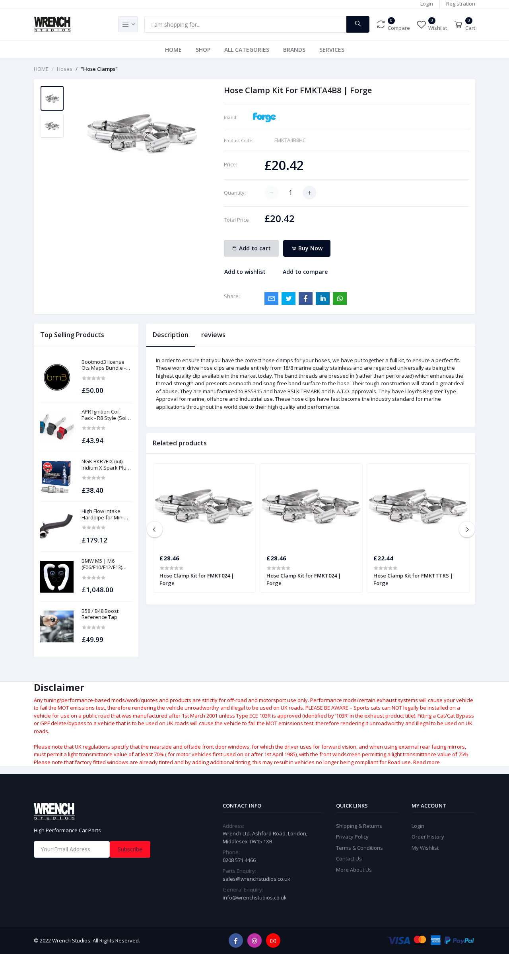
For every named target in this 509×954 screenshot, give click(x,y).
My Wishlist (425, 847)
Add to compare (305, 271)
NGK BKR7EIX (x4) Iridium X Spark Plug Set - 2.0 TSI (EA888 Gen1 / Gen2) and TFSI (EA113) (105, 464)
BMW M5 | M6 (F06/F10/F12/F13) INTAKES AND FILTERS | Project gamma (102, 564)
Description (170, 334)
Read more (426, 762)
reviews (213, 334)
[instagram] (254, 940)
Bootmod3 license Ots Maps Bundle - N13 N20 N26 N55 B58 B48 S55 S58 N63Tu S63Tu (107, 365)
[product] (57, 377)
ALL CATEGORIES (246, 49)
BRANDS (294, 49)
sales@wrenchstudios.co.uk (256, 878)
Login (426, 3)
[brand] (264, 116)
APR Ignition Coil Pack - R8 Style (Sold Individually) (106, 415)
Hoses (64, 68)
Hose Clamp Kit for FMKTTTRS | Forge (413, 579)
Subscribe (130, 849)
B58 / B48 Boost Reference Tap (100, 614)
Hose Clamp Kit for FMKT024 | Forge (196, 579)
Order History (428, 836)
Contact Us (349, 858)
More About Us (354, 869)
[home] (103, 811)
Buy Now (309, 248)
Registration (460, 3)
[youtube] (273, 940)
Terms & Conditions (359, 847)
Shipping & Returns (359, 825)
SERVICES (331, 49)
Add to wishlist (245, 271)
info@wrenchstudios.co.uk (255, 897)
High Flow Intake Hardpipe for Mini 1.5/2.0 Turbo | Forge (106, 514)
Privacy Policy (352, 836)
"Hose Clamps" (99, 68)
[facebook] (236, 940)
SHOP (203, 49)
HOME (173, 49)
